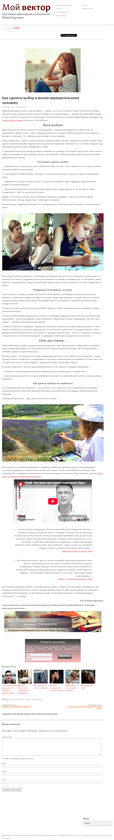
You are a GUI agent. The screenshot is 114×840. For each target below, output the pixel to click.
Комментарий (7, 737)
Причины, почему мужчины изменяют (16, 707)
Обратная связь (87, 8)
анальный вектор (16, 699)
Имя (4, 763)
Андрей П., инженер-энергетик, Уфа (75, 579)
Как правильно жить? (87, 687)
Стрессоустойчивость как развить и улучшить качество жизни (9, 689)
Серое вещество (62, 12)
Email (4, 771)
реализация (37, 699)
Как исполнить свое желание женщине (71, 688)
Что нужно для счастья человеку (40, 687)
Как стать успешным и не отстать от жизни (56, 688)
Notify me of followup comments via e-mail (18, 758)
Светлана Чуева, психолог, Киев (77, 551)
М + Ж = (59, 8)
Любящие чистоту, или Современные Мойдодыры (23, 689)
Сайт (4, 779)
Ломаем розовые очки (64, 5)
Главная (84, 5)
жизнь (28, 699)
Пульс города (61, 15)
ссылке (22, 596)
